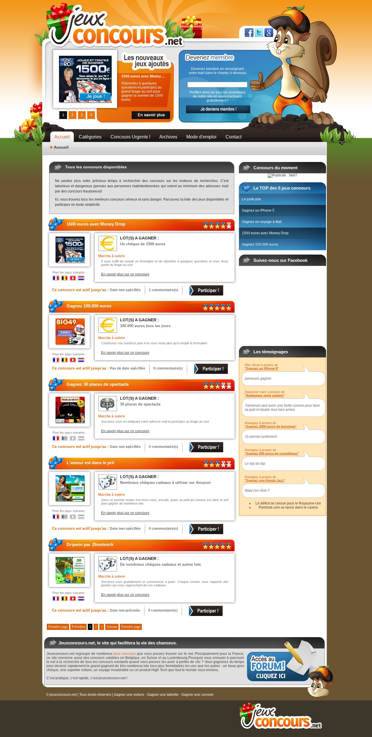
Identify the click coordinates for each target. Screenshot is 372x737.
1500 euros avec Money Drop (96, 223)
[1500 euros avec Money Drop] (85, 58)
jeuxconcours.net (63, 695)
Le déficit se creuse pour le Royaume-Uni (288, 503)
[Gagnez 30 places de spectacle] (70, 399)
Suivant (112, 627)
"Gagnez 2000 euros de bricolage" (271, 426)
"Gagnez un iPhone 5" (262, 368)
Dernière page (130, 627)
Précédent (78, 627)
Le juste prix (251, 199)
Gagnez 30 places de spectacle (98, 384)
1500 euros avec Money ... (142, 76)
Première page (58, 627)
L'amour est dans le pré (90, 462)
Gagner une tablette (162, 695)
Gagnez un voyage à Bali (262, 222)
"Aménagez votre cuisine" (265, 395)
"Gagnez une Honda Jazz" (265, 480)
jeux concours (125, 654)
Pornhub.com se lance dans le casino (288, 507)
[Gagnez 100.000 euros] (70, 320)
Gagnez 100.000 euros (89, 305)
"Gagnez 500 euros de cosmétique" (272, 453)
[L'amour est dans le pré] (70, 477)
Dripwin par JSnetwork (90, 544)
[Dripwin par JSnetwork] (70, 559)
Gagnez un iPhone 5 (258, 210)
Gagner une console (197, 695)
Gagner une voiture (129, 695)
